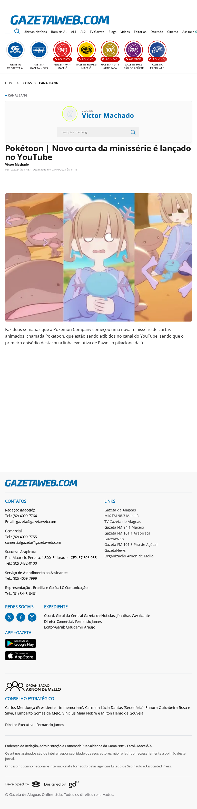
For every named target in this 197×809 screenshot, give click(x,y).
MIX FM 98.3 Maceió (121, 515)
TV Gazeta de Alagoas (122, 521)
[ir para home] (59, 20)
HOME (9, 83)
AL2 (83, 32)
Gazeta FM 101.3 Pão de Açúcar (131, 544)
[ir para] (20, 644)
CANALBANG (48, 83)
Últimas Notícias (35, 32)
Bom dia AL (59, 32)
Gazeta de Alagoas (120, 510)
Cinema (172, 32)
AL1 (73, 32)
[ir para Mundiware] (22, 784)
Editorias (140, 32)
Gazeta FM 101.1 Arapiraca (127, 533)
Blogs (112, 32)
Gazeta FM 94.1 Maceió (124, 527)
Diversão (157, 32)
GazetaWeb (114, 538)
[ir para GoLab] (61, 784)
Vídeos (125, 32)
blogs (27, 83)
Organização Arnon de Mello (128, 556)
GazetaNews (115, 550)
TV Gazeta (97, 32)
